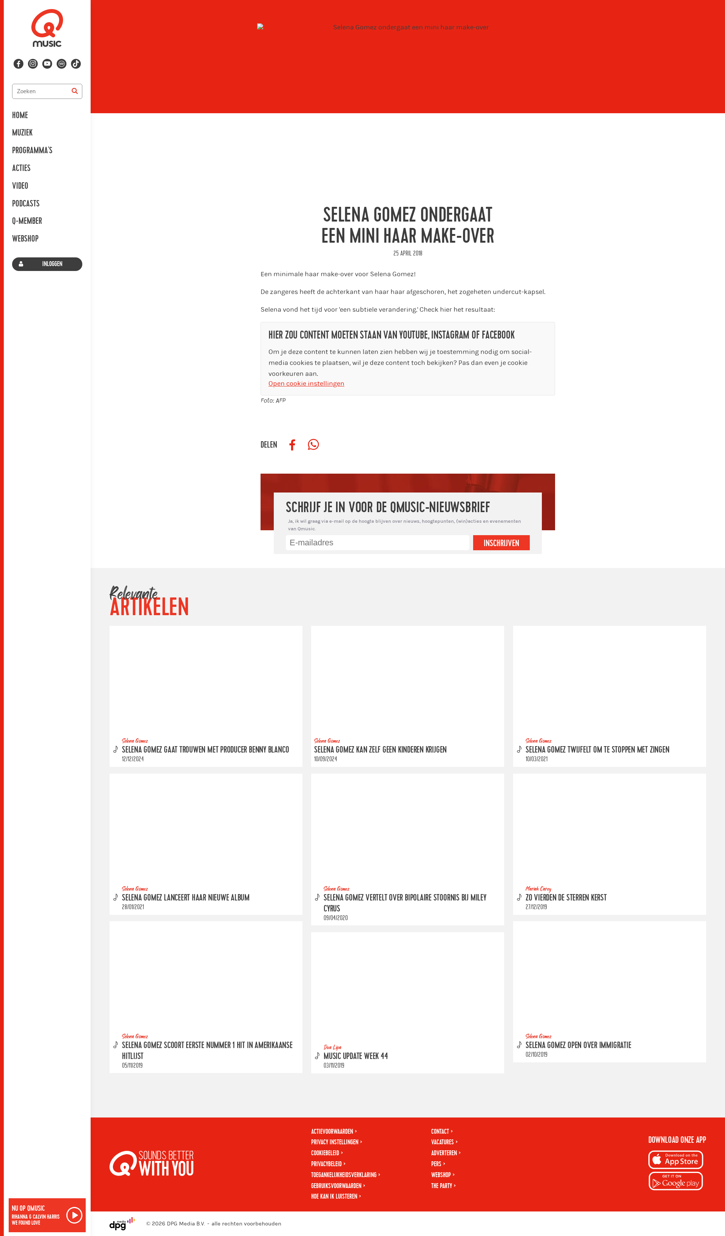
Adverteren (444, 1153)
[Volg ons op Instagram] (33, 64)
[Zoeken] (75, 91)
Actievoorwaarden (332, 1131)
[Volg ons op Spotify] (61, 64)
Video (20, 186)
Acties (21, 168)
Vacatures (442, 1142)
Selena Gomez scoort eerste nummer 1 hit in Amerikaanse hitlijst (207, 1051)
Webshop (25, 239)
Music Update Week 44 (356, 1056)
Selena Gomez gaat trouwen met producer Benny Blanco (205, 750)
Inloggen (52, 264)
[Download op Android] (675, 1182)
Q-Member (27, 221)
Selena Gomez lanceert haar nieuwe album (186, 898)
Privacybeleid (326, 1164)
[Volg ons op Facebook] (18, 64)
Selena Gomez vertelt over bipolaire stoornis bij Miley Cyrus (405, 903)
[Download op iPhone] (675, 1161)
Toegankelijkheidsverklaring (343, 1175)
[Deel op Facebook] (292, 445)
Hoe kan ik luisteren (334, 1196)
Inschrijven (501, 543)
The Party (441, 1186)
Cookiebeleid (325, 1153)
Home (20, 115)
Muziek (22, 133)
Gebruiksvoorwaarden (336, 1186)
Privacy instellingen (334, 1142)
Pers (436, 1164)
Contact (440, 1131)
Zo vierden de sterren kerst (566, 898)
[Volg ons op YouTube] (47, 64)
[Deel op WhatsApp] (313, 445)
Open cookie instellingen (306, 384)
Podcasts (26, 203)
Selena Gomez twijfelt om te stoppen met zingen (597, 750)
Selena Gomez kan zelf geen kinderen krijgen (380, 750)
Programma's (32, 150)
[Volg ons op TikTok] (76, 64)
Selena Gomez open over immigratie (578, 1045)
